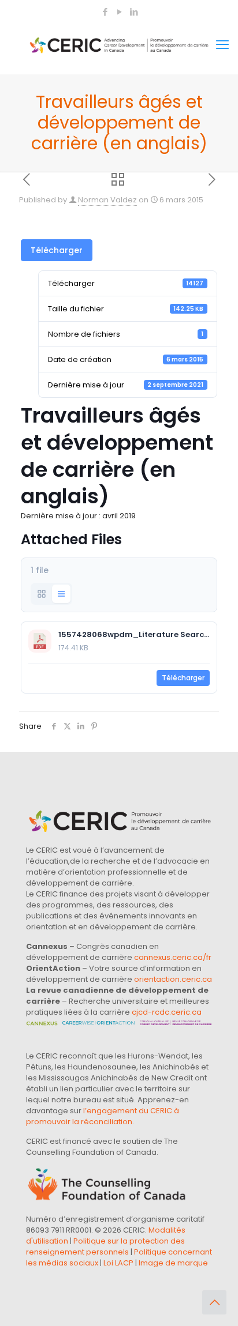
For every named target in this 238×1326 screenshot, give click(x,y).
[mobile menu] (222, 45)
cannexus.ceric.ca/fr (172, 957)
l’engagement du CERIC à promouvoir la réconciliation (102, 1116)
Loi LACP (118, 1262)
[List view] (61, 594)
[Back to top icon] (214, 1302)
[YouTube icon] (119, 12)
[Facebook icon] (105, 12)
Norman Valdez (107, 199)
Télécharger (57, 250)
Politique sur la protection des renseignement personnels (105, 1246)
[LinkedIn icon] (133, 12)
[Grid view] (41, 594)
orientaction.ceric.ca (173, 979)
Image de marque (173, 1262)
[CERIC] (119, 45)
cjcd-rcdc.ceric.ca (167, 1012)
